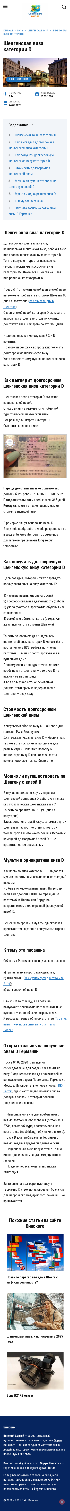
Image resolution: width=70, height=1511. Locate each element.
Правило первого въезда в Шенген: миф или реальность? (32, 1279)
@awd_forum (47, 1468)
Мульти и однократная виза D (35, 194)
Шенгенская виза (18, 79)
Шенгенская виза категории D (35, 135)
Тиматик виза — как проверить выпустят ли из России (35, 1024)
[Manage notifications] (62, 1502)
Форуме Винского (44, 1489)
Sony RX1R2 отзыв (20, 1395)
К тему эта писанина (29, 201)
